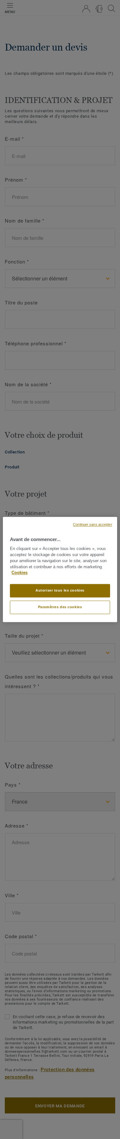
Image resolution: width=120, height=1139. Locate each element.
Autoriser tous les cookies (60, 591)
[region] (60, 569)
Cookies (20, 573)
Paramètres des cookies (60, 607)
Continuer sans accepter (92, 524)
